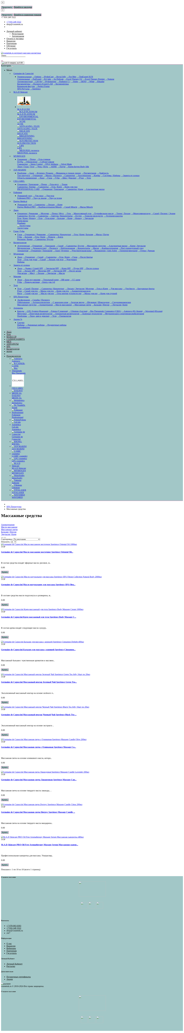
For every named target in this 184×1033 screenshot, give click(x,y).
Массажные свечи (9, 529)
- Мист (31, 273)
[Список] (2, 537)
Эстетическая (23, 246)
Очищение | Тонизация (27, 184)
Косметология (19, 242)
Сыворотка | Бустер (26, 216)
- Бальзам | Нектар (100, 305)
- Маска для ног (90, 293)
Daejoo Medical (20, 201)
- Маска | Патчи (101, 234)
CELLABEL (19, 181)
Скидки (20, 322)
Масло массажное (9, 527)
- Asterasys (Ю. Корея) (132, 311)
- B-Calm (46, 79)
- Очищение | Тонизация (52, 189)
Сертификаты (23, 327)
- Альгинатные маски (94, 189)
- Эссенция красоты (113, 216)
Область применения (27, 178)
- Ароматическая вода (80, 291)
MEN (8, 342)
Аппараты (18, 308)
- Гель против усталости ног (68, 293)
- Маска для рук (46, 291)
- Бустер (77, 216)
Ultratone (16, 487)
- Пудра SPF (77, 268)
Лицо (15, 210)
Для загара (22, 273)
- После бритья (85, 257)
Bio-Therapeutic (19, 373)
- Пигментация (88, 173)
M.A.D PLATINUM (26, 114)
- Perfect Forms (42, 86)
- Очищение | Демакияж (34, 234)
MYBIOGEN (19, 156)
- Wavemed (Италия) (152, 311)
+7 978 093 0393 (13, 926)
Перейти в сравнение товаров (27, 15)
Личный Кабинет (14, 964)
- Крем (58, 204)
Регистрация (17, 34)
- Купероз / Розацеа (44, 173)
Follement (17, 192)
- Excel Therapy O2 (73, 79)
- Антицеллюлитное (40, 302)
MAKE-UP (11, 337)
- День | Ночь (41, 166)
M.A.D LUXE (23, 109)
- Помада (50, 237)
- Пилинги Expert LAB (42, 84)
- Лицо (40, 178)
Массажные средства (27, 305)
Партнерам (11, 951)
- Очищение (37, 175)
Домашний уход (24, 196)
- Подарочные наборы (55, 325)
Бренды (20, 311)
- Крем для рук (61, 291)
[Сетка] (5, 537)
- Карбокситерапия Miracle (49, 207)
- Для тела (49, 196)
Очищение (22, 159)
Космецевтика (23, 84)
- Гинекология (64, 316)
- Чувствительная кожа (80, 250)
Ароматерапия (7, 525)
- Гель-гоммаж (43, 159)
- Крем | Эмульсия (136, 246)
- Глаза (48, 178)
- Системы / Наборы (110, 175)
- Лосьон (50, 204)
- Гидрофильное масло (103, 213)
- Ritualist (99, 81)
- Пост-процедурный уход (131, 248)
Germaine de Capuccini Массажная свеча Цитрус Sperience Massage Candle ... (38, 812)
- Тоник (63, 184)
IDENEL (16, 444)
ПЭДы (20, 162)
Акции (9, 979)
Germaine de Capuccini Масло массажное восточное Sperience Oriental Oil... (37, 552)
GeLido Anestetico (16, 428)
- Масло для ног (46, 293)
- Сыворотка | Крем (73, 189)
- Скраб (59, 246)
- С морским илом (59, 302)
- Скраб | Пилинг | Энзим (163, 213)
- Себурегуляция (46, 162)
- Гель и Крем (101, 288)
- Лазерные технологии (91, 314)
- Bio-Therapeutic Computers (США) (104, 311)
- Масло (61, 273)
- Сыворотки (68, 175)
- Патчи (61, 166)
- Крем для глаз (69, 187)
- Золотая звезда (76, 302)
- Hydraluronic (49, 81)
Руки (19, 291)
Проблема (21, 173)
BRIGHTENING (24, 138)
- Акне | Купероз (61, 250)
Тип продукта (23, 175)
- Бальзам (60, 218)
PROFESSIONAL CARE (28, 189)
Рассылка (10, 966)
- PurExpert (35, 79)
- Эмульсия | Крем (118, 305)
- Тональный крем (50, 280)
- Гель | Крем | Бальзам (82, 234)
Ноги (19, 293)
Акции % (17, 319)
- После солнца (91, 268)
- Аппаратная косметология (66, 314)
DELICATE (22, 133)
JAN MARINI (19, 170)
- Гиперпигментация (127, 250)
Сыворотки (22, 164)
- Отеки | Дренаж (146, 250)
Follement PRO (24, 198)
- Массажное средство (95, 246)
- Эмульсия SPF (51, 268)
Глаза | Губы (19, 231)
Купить (5, 572)
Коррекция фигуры (26, 86)
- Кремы (96, 175)
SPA (8, 346)
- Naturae (109, 79)
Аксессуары (22, 228)
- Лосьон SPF (28, 271)
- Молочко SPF (43, 271)
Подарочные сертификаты (18, 977)
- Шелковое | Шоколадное (97, 302)
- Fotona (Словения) (58, 311)
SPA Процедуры (20, 297)
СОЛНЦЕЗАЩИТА (15, 339)
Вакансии (10, 946)
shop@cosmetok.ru (14, 24)
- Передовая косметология (39, 314)
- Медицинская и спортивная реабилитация (123, 314)
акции (9, 351)
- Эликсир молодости (92, 216)
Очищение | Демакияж (27, 213)
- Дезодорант (70, 259)
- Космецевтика (61, 84)
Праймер (21, 223)
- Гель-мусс (53, 184)
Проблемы (22, 316)
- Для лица (38, 196)
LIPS (19, 148)
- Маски (95, 248)
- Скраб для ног (30, 293)
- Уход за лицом (38, 198)
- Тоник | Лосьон (122, 213)
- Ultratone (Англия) (77, 311)
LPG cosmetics (18, 461)
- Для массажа (115, 288)
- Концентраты (82, 248)
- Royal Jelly (60, 77)
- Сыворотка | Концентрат (58, 234)
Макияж (17, 276)
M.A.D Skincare (20, 92)
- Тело (87, 178)
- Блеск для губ (47, 282)
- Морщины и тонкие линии (67, 173)
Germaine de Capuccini (23, 73)
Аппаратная (22, 250)
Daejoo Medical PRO (26, 207)
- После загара (74, 271)
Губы (19, 237)
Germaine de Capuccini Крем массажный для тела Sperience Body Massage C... (38, 617)
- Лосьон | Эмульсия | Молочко (79, 288)
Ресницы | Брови (25, 239)
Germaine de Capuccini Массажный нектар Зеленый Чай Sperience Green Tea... (39, 682)
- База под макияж (31, 280)
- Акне (30, 173)
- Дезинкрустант (38, 248)
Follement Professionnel (17, 416)
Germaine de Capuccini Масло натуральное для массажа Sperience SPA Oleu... (38, 584)
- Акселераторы (83, 175)
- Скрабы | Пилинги (40, 300)
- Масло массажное (62, 305)
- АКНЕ (52, 166)
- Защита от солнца (130, 175)
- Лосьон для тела (54, 259)
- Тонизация (49, 246)
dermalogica (17, 403)
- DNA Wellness (50, 164)
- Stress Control (35, 164)
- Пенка (32, 159)
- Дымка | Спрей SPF (33, 268)
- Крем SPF (65, 268)
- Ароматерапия (45, 305)
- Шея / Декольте (68, 178)
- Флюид (77, 218)
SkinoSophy (17, 478)
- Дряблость (103, 173)
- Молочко (44, 213)
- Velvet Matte (65, 164)
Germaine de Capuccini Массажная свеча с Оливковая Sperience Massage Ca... (38, 747)
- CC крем (75, 280)
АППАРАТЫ (12, 344)
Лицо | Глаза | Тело (25, 166)
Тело (19, 259)
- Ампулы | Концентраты (61, 216)
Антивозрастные (25, 81)
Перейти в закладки (23, 7)
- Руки (80, 178)
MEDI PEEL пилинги (27, 153)
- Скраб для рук (30, 291)
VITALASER (18, 492)
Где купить (11, 953)
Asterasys (16, 361)
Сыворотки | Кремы (26, 187)
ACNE (20, 124)
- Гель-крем (49, 218)
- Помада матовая (31, 282)
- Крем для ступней (107, 293)
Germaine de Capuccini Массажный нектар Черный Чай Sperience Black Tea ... (39, 714)
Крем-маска (22, 221)
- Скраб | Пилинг (30, 288)
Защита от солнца (21, 265)
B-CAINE (18, 364)
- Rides (74, 81)
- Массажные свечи (81, 305)
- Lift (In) (37, 81)
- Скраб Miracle (69, 207)
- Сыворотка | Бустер (43, 239)
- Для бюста (129, 288)
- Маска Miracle (85, 207)
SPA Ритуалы (23, 89)
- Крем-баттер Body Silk (77, 166)
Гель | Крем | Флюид (26, 218)
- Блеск (59, 237)
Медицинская (23, 248)
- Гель (68, 213)
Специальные (23, 79)
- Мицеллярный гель (81, 213)
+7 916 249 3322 (13, 22)
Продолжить (7, 7)
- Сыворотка (42, 187)
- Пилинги (52, 248)
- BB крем (64, 280)
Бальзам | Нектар (8, 532)
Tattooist (15, 483)
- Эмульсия (87, 218)
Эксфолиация (23, 300)
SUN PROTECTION (26, 143)
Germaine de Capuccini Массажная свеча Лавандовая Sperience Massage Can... (39, 780)
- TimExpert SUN (85, 77)
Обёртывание (23, 302)
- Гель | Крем (55, 187)
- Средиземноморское (120, 302)
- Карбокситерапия (109, 248)
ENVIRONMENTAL (26, 119)
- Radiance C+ (63, 81)
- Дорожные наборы (35, 325)
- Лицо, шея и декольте (38, 316)
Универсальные (24, 77)
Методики (22, 314)
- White (90, 81)
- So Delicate (57, 79)
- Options (36, 77)
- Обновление (30, 162)
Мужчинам (18, 254)
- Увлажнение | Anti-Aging (104, 250)
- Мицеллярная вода (140, 213)
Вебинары (11, 948)
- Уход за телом (54, 198)
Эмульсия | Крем (8, 534)
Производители (13, 356)
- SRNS (82, 81)
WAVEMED (17, 497)
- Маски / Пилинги (52, 175)
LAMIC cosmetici (19, 456)
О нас (9, 943)
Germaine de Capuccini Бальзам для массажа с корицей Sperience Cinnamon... (38, 649)
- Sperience (35, 89)
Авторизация (18, 36)
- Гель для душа (29, 259)
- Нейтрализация (66, 248)
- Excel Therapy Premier (94, 79)
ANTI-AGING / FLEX (27, 129)
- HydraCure (48, 77)
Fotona (23, 420)
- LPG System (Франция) (36, 311)
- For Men (71, 77)
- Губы (56, 178)
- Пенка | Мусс (57, 213)
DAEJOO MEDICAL (17, 396)
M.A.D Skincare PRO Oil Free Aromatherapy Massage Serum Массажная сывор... (39, 845)
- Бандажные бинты (145, 288)
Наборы (21, 262)
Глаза (19, 234)
